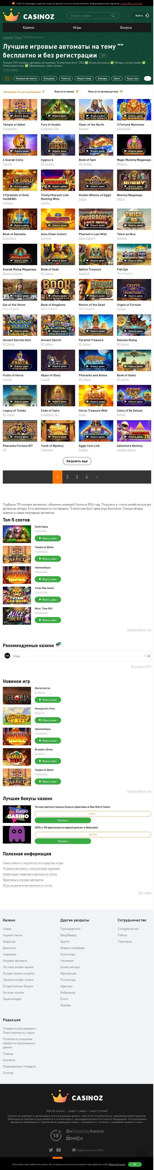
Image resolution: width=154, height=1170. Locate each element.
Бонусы (126, 27)
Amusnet (84, 128)
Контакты (9, 1060)
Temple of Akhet (44, 547)
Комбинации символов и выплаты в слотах (30, 874)
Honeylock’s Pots (45, 708)
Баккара (102, 78)
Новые (7, 929)
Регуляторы (68, 980)
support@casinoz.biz (131, 3)
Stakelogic (47, 449)
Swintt (82, 414)
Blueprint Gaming (13, 273)
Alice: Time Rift (44, 608)
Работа (122, 935)
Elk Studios (47, 163)
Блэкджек (49, 78)
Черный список (12, 935)
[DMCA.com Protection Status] (74, 1139)
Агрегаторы (67, 954)
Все (7, 78)
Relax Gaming (87, 238)
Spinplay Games (126, 449)
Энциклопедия (12, 999)
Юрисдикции (68, 973)
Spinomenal (124, 128)
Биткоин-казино (13, 992)
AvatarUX (84, 273)
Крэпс (117, 78)
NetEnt (83, 199)
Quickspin (40, 692)
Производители (70, 929)
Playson (7, 163)
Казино (28, 27)
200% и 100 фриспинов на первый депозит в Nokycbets (66, 827)
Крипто (64, 941)
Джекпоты (9, 948)
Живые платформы (72, 948)
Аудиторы (66, 986)
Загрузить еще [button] (77, 461)
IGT (4, 449)
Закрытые (9, 941)
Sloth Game (41, 526)
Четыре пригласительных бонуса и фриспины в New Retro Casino (72, 806)
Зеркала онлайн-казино (18, 980)
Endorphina (9, 238)
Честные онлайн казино (18, 967)
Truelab (121, 308)
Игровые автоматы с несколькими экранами (31, 868)
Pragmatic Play (50, 128)
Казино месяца (70, 967)
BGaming (122, 163)
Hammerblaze (43, 567)
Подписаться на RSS (89, 1150)
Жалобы (65, 1005)
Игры (77, 27)
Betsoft (121, 414)
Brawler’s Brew (44, 749)
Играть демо (21, 115)
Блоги (64, 999)
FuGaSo (45, 202)
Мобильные (67, 992)
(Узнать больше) (117, 1164)
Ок (134, 1164)
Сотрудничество (128, 929)
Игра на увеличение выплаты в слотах (27, 885)
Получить (63, 820)
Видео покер (84, 78)
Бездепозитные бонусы (18, 986)
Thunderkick (10, 128)
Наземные (67, 960)
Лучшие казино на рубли (18, 973)
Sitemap (8, 1073)
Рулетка (65, 78)
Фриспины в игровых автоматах (23, 880)
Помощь (8, 1053)
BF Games (47, 273)
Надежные (10, 954)
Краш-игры (133, 78)
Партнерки (125, 941)
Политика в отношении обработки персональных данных (19, 1043)
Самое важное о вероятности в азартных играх (33, 863)
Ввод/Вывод (68, 935)
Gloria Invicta (42, 688)
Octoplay (8, 202)
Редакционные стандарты (19, 1066)
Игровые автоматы (26, 78)
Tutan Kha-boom (44, 588)
